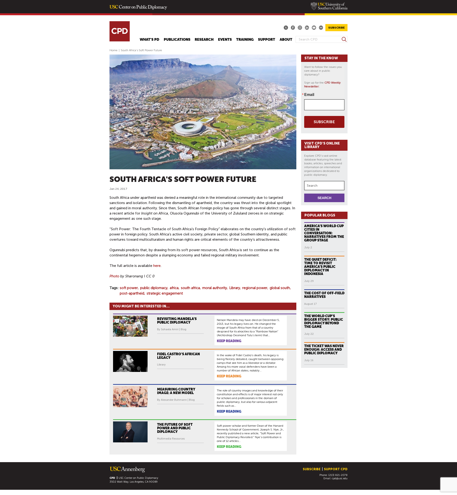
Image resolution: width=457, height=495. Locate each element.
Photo (114, 276)
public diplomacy (153, 288)
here (157, 266)
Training (245, 40)
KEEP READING (229, 341)
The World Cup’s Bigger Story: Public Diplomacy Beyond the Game (323, 321)
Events (225, 40)
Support (266, 40)
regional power (254, 288)
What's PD (149, 40)
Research (204, 40)
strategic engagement (165, 293)
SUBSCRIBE (336, 27)
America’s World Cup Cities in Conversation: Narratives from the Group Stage (324, 233)
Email (309, 94)
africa (174, 288)
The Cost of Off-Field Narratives (324, 295)
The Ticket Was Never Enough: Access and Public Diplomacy (324, 349)
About (286, 40)
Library (234, 288)
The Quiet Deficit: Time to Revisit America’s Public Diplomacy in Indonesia (320, 267)
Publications (177, 40)
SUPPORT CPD (336, 469)
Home (113, 50)
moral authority (214, 288)
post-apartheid (132, 293)
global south (280, 288)
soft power (129, 288)
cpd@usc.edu (340, 478)
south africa (190, 288)
